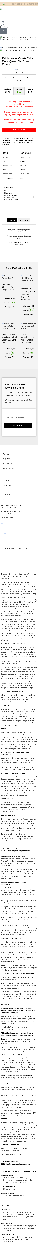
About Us (6, 454)
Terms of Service (8, 468)
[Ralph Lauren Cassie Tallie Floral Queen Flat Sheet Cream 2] (19, 42)
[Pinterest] (4, 566)
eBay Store (6, 459)
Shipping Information (21, 242)
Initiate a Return (8, 490)
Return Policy (7, 485)
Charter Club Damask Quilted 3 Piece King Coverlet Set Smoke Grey (28, 294)
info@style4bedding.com (13, 505)
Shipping (6, 480)
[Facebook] (4, 555)
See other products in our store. (19, 79)
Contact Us (6, 494)
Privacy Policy (7, 463)
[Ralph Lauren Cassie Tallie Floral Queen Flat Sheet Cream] (19, 37)
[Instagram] (4, 560)
